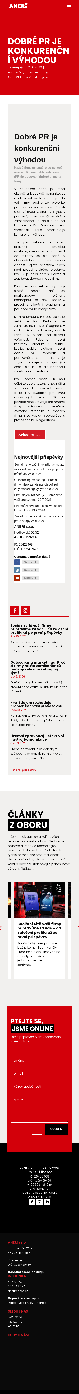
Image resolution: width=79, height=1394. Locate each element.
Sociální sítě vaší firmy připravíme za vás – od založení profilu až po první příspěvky (39, 469)
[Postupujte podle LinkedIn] (47, 1202)
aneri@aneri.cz (18, 1291)
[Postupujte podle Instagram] (17, 570)
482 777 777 (15, 1282)
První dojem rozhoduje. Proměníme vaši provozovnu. (36, 704)
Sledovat (30, 562)
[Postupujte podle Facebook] (17, 562)
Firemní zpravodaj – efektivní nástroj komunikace (37, 737)
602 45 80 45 (17, 1286)
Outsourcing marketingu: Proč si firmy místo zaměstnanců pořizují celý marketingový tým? (36, 484)
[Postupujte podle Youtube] (17, 578)
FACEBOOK (15, 1317)
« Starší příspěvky (23, 770)
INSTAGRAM (15, 1322)
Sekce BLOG (30, 435)
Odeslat (57, 1129)
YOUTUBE (13, 1326)
